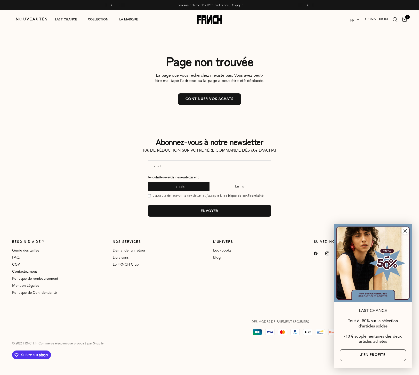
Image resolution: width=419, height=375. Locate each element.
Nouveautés (32, 19)
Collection (98, 19)
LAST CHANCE (66, 19)
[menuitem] (31, 19)
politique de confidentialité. (244, 195)
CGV (16, 265)
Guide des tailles (25, 251)
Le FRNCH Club (126, 265)
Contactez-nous (24, 272)
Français (179, 186)
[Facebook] (319, 253)
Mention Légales (25, 286)
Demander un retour (129, 251)
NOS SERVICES (127, 241)
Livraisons (121, 258)
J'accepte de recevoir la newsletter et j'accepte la (209, 196)
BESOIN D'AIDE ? (28, 241)
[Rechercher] (395, 19)
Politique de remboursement (35, 279)
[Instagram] (330, 253)
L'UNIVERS (223, 241)
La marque (128, 19)
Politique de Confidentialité (34, 293)
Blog (217, 258)
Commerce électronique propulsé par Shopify (71, 343)
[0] (403, 19)
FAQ (16, 258)
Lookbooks (222, 251)
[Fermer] (405, 231)
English (240, 186)
